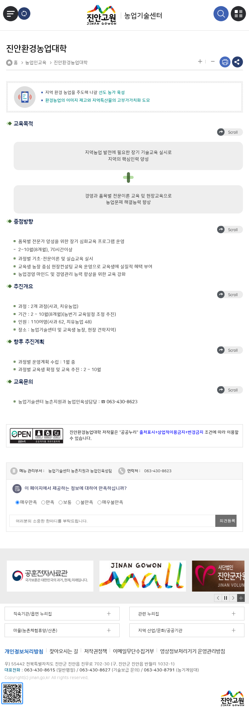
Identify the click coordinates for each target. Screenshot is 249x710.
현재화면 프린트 (225, 61)
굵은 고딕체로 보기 (24, 13)
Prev (218, 598)
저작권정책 (95, 651)
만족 (50, 502)
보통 (67, 502)
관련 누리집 (148, 614)
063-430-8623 (158, 471)
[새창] (12, 693)
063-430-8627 (95, 670)
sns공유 (237, 61)
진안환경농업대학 (71, 62)
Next (233, 598)
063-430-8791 (159, 670)
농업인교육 (35, 62)
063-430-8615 (39, 670)
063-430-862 (121, 401)
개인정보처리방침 (24, 651)
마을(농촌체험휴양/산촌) (35, 630)
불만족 (86, 502)
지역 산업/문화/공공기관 (160, 630)
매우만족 (28, 502)
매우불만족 (112, 502)
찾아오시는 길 (63, 651)
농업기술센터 (143, 16)
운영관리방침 (192, 651)
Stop (225, 598)
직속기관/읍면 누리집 (32, 614)
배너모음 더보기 (241, 598)
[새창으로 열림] (48, 576)
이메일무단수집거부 (133, 651)
